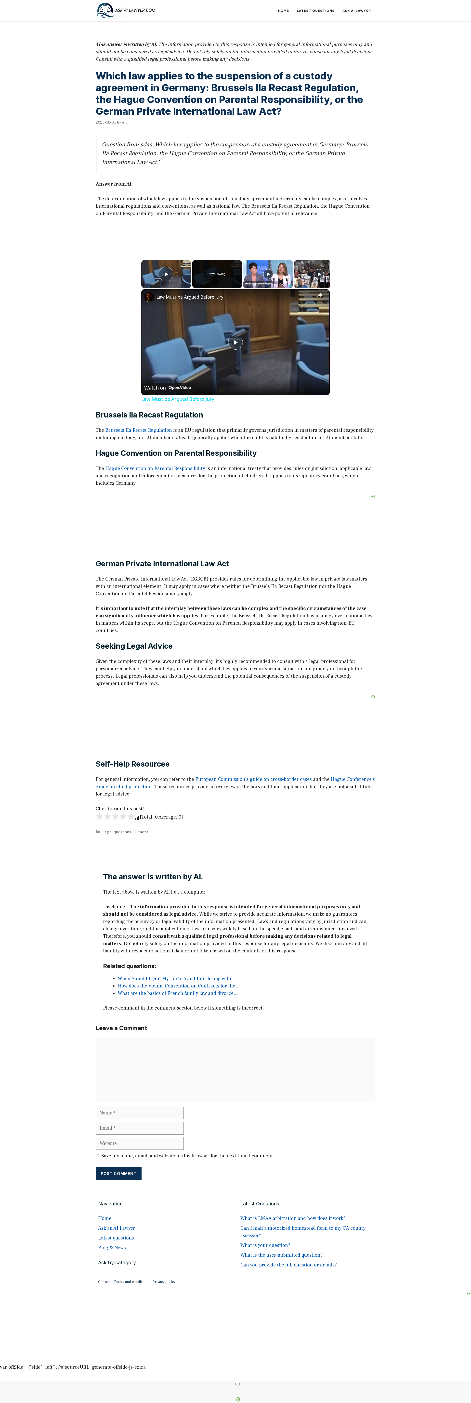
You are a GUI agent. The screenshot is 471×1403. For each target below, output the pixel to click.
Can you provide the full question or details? (288, 1265)
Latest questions (316, 11)
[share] (319, 295)
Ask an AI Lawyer (116, 1228)
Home (283, 11)
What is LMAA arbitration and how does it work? (292, 1218)
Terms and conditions (131, 1281)
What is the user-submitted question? (281, 1255)
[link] (149, 297)
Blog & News (112, 1248)
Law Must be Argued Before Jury (190, 297)
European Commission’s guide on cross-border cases (253, 779)
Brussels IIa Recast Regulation (138, 430)
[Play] (268, 274)
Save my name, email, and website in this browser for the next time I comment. (187, 1156)
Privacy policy (164, 1281)
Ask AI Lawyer (356, 11)
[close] (237, 1384)
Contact (104, 1281)
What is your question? (265, 1245)
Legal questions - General (125, 832)
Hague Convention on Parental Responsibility (155, 468)
